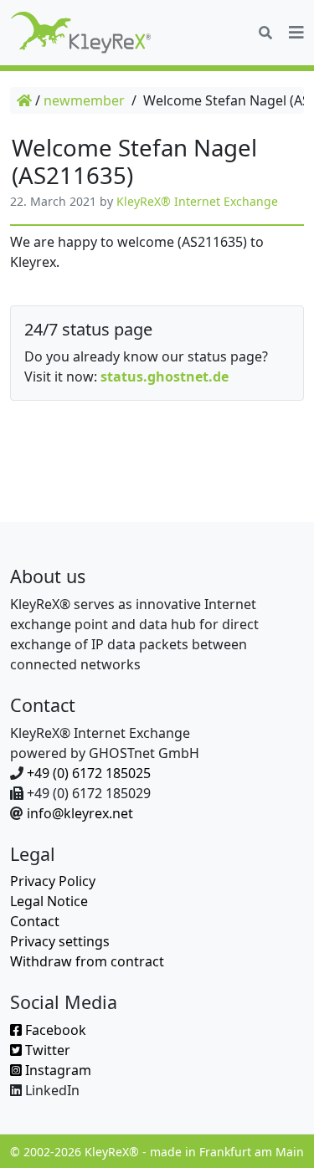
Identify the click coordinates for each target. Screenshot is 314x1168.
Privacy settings (60, 941)
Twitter (46, 1050)
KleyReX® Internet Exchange (197, 201)
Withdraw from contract (87, 961)
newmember (84, 100)
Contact (34, 921)
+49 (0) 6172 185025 (89, 773)
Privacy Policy (52, 881)
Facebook (54, 1030)
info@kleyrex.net (80, 813)
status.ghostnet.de (164, 376)
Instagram (56, 1070)
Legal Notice (49, 901)
